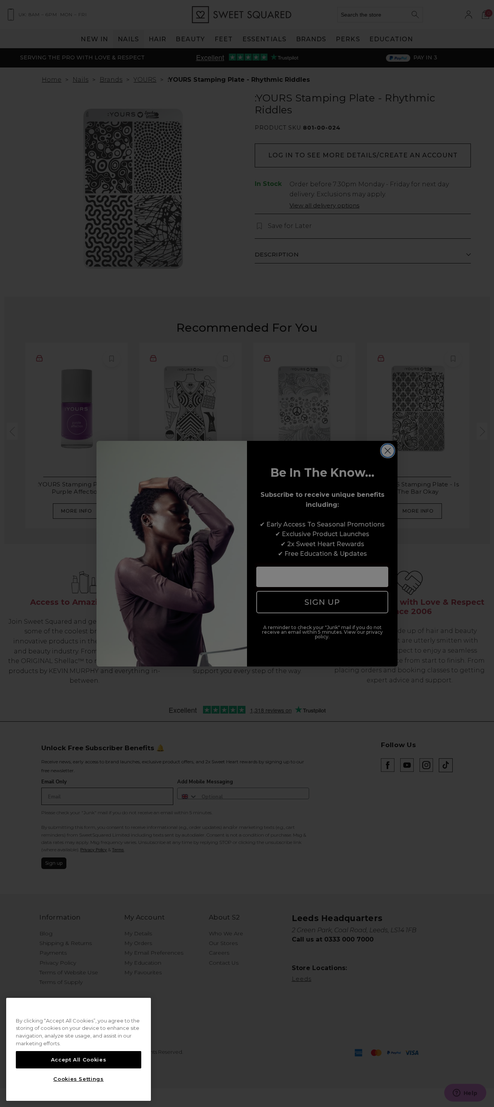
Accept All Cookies (79, 1059)
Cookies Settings (78, 1079)
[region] (78, 1049)
